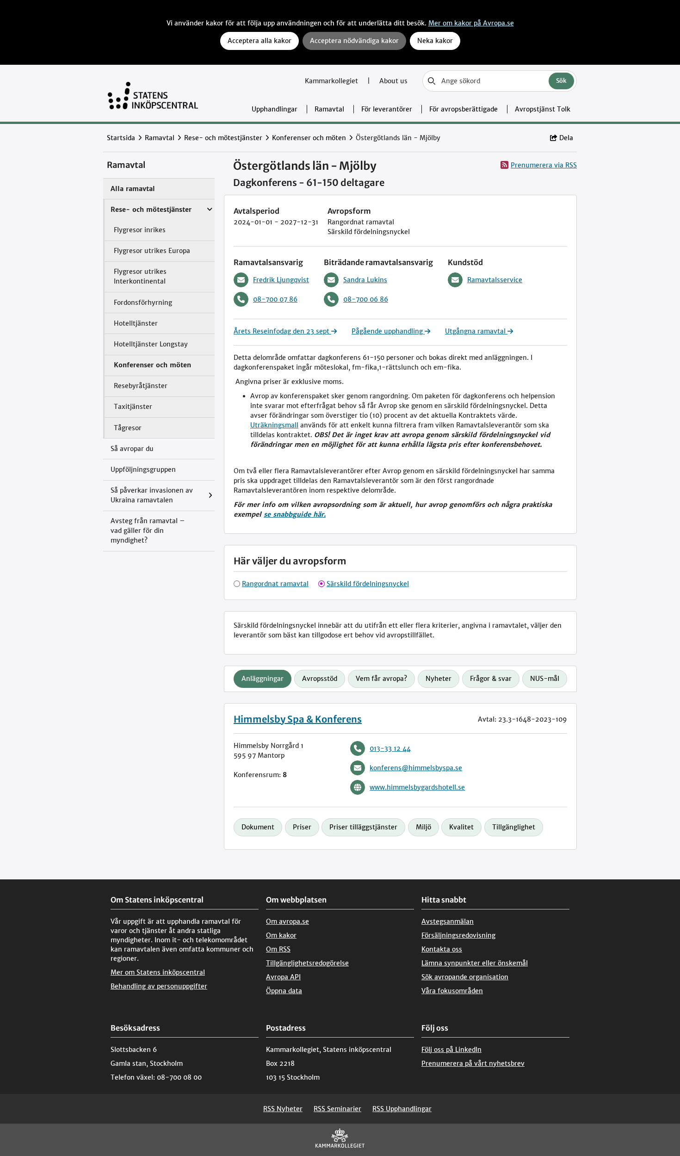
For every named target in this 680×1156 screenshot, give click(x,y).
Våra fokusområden (452, 991)
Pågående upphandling (388, 331)
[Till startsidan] (153, 93)
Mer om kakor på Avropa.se (471, 23)
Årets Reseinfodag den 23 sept (282, 331)
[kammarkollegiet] (340, 1140)
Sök (561, 81)
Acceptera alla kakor (259, 41)
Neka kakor (435, 41)
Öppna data (284, 991)
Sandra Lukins (365, 280)
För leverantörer (386, 109)
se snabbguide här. (295, 514)
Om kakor (281, 935)
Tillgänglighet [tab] (513, 827)
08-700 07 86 (275, 299)
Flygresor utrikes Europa (152, 251)
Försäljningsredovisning (458, 935)
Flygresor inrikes (140, 230)
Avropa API (283, 977)
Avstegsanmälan (447, 921)
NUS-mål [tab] (544, 678)
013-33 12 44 (390, 748)
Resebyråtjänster (140, 386)
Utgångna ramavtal (476, 331)
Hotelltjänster (136, 323)
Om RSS (278, 949)
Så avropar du (132, 449)
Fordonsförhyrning (143, 302)
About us (393, 81)
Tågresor (128, 428)
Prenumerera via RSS (544, 165)
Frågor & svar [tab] (491, 678)
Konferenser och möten (309, 138)
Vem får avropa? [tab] (381, 678)
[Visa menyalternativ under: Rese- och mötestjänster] (212, 204)
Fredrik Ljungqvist (281, 280)
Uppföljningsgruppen (143, 469)
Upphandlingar (274, 109)
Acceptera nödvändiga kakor (354, 41)
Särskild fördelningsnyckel (368, 584)
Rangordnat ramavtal (275, 584)
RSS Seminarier (337, 1109)
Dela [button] (566, 138)
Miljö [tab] (423, 827)
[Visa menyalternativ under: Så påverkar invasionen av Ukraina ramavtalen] (212, 496)
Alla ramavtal (133, 189)
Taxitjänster (133, 406)
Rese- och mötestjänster (223, 138)
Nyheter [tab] (438, 678)
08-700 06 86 (365, 299)
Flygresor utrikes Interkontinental (140, 276)
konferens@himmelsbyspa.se (416, 768)
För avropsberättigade (463, 109)
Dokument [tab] (257, 827)
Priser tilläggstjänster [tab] (363, 827)
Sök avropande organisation (464, 977)
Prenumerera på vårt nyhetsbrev (473, 1063)
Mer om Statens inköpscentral (158, 972)
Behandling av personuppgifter (159, 986)
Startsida (121, 138)
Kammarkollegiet (332, 81)
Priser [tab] (302, 827)
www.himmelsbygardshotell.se (417, 787)
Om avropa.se (287, 921)
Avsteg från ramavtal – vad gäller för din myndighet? (148, 530)
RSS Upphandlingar (402, 1109)
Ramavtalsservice (494, 280)
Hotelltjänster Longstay (151, 344)
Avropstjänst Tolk (542, 109)
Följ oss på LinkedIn (451, 1049)
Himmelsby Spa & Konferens (298, 719)
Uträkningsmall (274, 425)
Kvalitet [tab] (461, 827)
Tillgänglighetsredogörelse (307, 963)
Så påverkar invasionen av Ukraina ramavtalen (152, 495)
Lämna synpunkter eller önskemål (474, 963)
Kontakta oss (441, 949)
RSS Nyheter (283, 1109)
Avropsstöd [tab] (319, 678)
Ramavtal (329, 109)
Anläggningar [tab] (262, 678)
